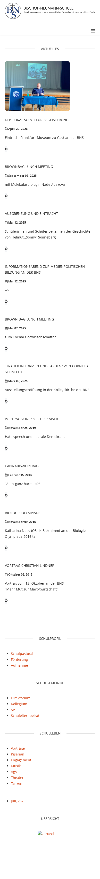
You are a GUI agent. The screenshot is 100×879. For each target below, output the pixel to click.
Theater (17, 777)
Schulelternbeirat (25, 715)
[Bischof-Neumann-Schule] (50, 11)
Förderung (19, 659)
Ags (14, 771)
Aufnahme (19, 665)
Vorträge (18, 748)
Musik (16, 766)
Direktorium (20, 698)
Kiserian (17, 754)
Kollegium (19, 704)
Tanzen (16, 783)
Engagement (21, 760)
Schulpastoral (22, 653)
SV (13, 709)
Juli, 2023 (18, 801)
